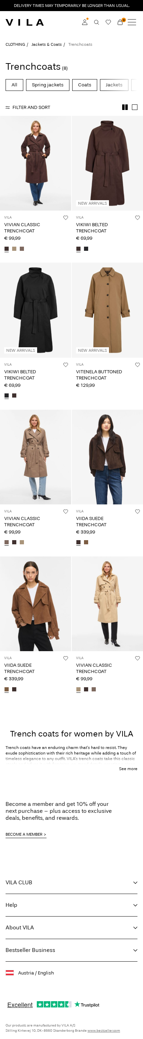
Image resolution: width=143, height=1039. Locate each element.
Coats (84, 85)
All (14, 85)
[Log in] (84, 22)
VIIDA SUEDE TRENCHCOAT (91, 522)
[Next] (6, 169)
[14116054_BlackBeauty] (86, 249)
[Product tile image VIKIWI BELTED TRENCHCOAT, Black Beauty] (35, 310)
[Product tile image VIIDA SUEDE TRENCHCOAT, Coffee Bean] (107, 457)
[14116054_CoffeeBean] (78, 249)
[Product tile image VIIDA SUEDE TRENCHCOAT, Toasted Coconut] (35, 603)
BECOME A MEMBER (24, 834)
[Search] (96, 22)
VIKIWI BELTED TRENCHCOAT (92, 228)
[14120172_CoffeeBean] (78, 543)
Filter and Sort (31, 107)
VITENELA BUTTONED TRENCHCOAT (99, 375)
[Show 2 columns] (125, 107)
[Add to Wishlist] (65, 217)
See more (128, 768)
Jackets (114, 85)
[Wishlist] (108, 22)
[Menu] (131, 22)
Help (11, 905)
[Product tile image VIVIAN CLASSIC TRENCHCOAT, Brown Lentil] (35, 457)
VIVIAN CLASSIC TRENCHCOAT (22, 228)
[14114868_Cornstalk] (14, 249)
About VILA (20, 927)
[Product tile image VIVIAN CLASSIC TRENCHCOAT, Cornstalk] (107, 603)
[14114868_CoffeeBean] (6, 249)
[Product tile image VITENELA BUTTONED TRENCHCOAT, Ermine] (107, 310)
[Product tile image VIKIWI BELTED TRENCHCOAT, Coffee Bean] (107, 163)
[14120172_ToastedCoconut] (86, 543)
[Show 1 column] (134, 107)
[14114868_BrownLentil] (22, 249)
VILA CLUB (19, 882)
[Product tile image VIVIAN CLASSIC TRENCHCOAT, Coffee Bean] (35, 163)
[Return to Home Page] (25, 22)
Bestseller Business (30, 950)
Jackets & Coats (47, 44)
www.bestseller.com (103, 1031)
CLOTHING (15, 44)
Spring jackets (48, 85)
